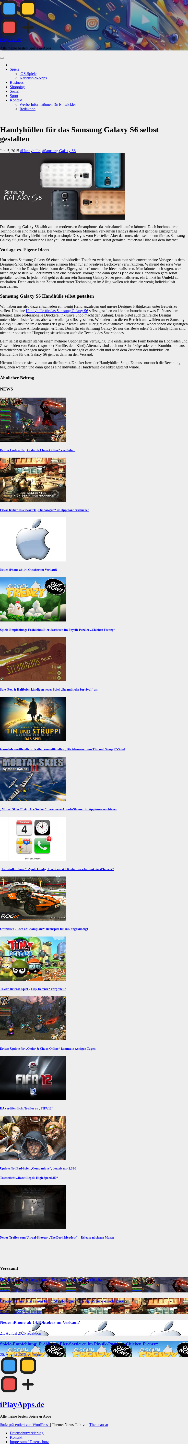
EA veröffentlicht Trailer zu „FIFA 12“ (26, 1108)
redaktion (34, 1290)
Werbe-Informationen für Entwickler (48, 104)
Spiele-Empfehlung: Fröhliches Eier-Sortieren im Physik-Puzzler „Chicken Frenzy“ (57, 630)
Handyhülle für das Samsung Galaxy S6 (57, 311)
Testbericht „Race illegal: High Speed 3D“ (29, 1178)
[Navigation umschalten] (2, 58)
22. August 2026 (13, 1290)
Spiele (14, 69)
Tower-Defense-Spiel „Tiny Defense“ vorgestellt (33, 989)
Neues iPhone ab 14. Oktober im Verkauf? (29, 570)
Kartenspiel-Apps (33, 78)
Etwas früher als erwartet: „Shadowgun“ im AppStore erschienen (44, 510)
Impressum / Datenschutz (29, 1442)
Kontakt (16, 100)
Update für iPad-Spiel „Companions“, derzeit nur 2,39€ (38, 1168)
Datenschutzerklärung (27, 1433)
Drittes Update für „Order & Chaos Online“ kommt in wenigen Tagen (47, 1048)
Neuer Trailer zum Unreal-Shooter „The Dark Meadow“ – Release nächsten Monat (57, 1237)
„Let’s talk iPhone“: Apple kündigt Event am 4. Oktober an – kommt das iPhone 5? (57, 869)
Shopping (17, 87)
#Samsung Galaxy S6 (59, 151)
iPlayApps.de (10, 40)
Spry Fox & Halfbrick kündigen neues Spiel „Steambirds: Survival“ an (48, 689)
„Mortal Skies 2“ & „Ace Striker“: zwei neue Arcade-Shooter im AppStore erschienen (58, 809)
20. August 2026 (13, 1354)
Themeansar (98, 1425)
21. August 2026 (13, 1312)
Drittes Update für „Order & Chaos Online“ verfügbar (37, 450)
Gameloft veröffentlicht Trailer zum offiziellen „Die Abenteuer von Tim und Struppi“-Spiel (62, 749)
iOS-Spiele (28, 74)
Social (14, 91)
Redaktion (27, 109)
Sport (14, 96)
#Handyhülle (30, 151)
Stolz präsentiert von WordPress (25, 1425)
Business (17, 82)
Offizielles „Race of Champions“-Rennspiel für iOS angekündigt (44, 929)
